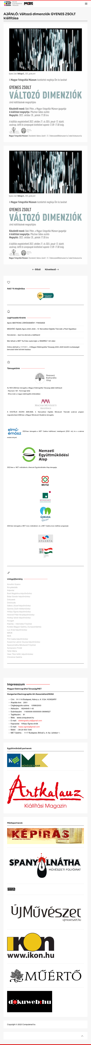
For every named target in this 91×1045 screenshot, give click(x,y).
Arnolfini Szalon (13, 584)
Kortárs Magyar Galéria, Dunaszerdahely (24, 626)
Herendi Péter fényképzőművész (20, 614)
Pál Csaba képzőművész (17, 639)
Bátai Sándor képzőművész (18, 596)
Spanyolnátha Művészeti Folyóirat (21, 645)
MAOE (10, 632)
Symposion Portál (14, 648)
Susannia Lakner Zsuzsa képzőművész (23, 641)
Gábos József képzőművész (19, 605)
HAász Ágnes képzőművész (19, 611)
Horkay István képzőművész (19, 617)
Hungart (10, 620)
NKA (9, 635)
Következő (50, 269)
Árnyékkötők (12, 587)
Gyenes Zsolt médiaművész (18, 608)
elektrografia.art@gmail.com (30, 720)
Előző (38, 269)
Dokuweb (11, 599)
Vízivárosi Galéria (14, 657)
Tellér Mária (12, 651)
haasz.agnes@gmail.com (29, 726)
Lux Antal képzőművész (17, 629)
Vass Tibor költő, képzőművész (20, 654)
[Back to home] (18, 3)
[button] (86, 3)
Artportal (10, 590)
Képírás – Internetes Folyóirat (19, 623)
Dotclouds (11, 602)
